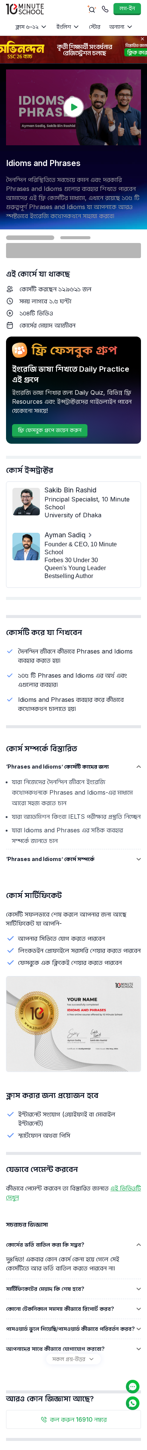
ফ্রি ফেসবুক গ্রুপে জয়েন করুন (49, 430)
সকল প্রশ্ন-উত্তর (68, 1359)
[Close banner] (142, 38)
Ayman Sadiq (65, 535)
